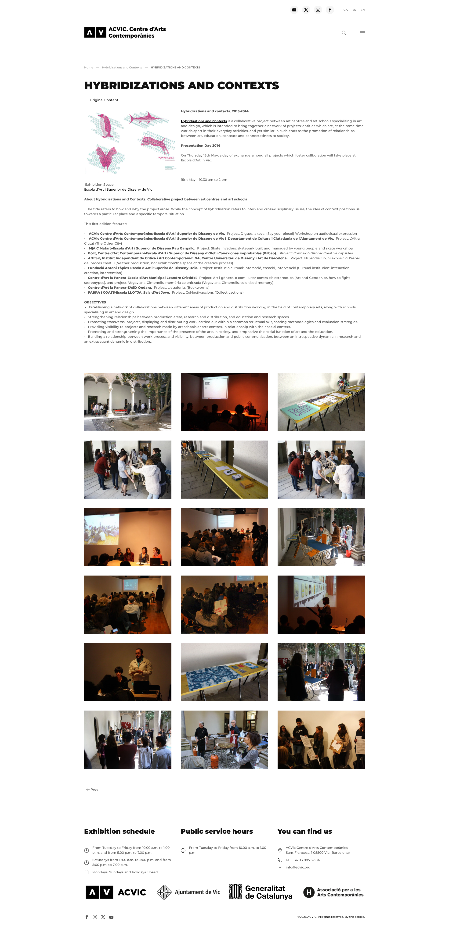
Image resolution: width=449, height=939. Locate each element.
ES (354, 9)
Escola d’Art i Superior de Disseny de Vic (118, 189)
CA (346, 9)
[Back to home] (125, 32)
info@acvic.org (298, 867)
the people (356, 916)
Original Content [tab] (104, 100)
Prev (94, 789)
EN (363, 9)
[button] (343, 32)
